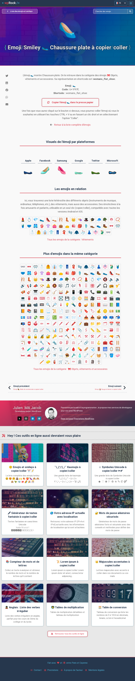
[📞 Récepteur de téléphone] (92, 292)
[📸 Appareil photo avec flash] (29, 305)
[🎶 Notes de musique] (73, 286)
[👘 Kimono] (96, 232)
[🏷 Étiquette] (92, 311)
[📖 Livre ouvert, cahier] (105, 305)
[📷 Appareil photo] (23, 305)
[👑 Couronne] (73, 219)
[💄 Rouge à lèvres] (23, 219)
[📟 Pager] (99, 292)
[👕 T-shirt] (51, 232)
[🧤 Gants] (70, 232)
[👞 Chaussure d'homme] (92, 226)
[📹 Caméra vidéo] (35, 305)
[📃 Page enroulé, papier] (48, 311)
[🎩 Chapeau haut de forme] (86, 219)
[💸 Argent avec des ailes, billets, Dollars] (35, 317)
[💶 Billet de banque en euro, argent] (23, 317)
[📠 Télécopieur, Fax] (105, 292)
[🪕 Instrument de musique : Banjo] (54, 292)
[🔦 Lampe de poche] (73, 305)
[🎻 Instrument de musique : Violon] (48, 292)
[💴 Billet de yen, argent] (111, 311)
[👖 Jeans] (58, 232)
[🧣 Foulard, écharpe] (64, 232)
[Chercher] (97, 11)
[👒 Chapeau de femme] (80, 219)
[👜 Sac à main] (61, 226)
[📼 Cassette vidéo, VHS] (42, 305)
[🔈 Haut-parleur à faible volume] (111, 279)
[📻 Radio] (111, 286)
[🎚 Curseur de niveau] (86, 286)
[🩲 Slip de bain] (29, 226)
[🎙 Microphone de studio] (80, 286)
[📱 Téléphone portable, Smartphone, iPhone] (73, 292)
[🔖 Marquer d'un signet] (86, 311)
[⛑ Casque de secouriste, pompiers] (111, 219)
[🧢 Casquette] (99, 219)
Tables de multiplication (67, 607)
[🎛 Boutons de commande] (92, 286)
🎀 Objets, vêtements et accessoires (70, 369)
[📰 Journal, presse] (67, 311)
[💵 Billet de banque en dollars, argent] (118, 311)
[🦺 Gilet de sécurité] (39, 232)
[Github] (26, 419)
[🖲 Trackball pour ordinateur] (54, 298)
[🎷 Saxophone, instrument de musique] (118, 286)
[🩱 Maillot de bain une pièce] (23, 226)
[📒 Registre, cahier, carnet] (42, 311)
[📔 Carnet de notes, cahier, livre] (92, 305)
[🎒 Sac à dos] (80, 226)
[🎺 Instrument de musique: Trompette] (42, 292)
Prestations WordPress (84, 419)
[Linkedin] (33, 419)
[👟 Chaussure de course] (99, 226)
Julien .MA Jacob (27, 408)
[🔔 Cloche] (48, 286)
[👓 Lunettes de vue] (108, 232)
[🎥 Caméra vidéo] (92, 298)
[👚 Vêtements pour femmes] (48, 226)
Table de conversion (112, 607)
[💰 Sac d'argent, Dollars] (99, 311)
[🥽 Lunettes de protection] (118, 226)
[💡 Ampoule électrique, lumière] (67, 305)
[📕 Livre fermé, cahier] (99, 305)
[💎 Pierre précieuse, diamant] (35, 219)
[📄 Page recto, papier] (61, 311)
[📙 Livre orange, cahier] (23, 311)
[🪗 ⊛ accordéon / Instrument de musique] (23, 292)
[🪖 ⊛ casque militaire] (105, 219)
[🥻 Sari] (102, 232)
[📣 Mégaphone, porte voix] (35, 286)
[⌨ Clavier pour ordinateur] (42, 298)
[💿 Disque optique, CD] (73, 298)
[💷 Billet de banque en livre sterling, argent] (29, 317)
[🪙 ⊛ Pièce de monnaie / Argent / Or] (105, 311)
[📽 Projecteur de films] (105, 298)
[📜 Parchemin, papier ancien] (54, 311)
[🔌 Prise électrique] (118, 292)
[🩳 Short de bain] (35, 226)
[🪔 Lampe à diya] (86, 305)
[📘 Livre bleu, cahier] (118, 305)
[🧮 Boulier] (86, 298)
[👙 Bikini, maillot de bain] (42, 226)
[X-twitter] (19, 419)
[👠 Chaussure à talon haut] (48, 219)
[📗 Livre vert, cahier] (111, 305)
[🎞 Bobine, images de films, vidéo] (99, 298)
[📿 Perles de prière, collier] (118, 219)
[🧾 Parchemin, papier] (48, 317)
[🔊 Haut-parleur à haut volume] (23, 286)
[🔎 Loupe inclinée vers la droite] (54, 305)
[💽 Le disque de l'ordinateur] (61, 298)
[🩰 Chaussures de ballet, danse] (61, 219)
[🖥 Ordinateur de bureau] (29, 298)
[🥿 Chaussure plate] (42, 219)
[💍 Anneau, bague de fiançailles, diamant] (29, 219)
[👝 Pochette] (67, 226)
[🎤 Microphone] (99, 286)
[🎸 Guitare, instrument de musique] (29, 292)
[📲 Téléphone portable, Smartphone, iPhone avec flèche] (80, 292)
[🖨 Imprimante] (35, 298)
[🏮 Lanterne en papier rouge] (80, 305)
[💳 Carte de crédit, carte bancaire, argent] (42, 317)
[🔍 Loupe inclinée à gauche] (48, 305)
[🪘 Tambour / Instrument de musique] (67, 292)
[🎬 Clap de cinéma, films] (111, 298)
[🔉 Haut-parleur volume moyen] (118, 279)
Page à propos (67, 419)
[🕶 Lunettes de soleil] (111, 226)
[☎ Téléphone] (86, 292)
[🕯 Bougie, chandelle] (61, 305)
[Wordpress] (39, 419)
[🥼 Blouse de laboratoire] (32, 232)
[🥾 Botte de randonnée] (105, 226)
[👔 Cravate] (45, 232)
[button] (131, 3)
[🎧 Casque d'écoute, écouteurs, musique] (105, 286)
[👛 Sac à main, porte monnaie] (54, 226)
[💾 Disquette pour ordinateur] (67, 298)
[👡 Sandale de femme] (54, 219)
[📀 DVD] (80, 298)
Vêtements (70, 239)
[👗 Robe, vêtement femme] (89, 232)
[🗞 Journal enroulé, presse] (73, 311)
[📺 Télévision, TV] (118, 298)
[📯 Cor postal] (42, 286)
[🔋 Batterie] (111, 292)
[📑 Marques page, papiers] (80, 311)
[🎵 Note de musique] (67, 286)
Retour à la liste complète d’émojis (72, 124)
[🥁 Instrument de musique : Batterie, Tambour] (61, 292)
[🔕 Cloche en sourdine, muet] (54, 286)
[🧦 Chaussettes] (83, 232)
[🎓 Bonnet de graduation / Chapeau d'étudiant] (92, 219)
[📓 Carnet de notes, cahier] (35, 311)
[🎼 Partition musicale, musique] (61, 286)
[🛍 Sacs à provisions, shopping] (73, 226)
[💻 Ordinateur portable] (23, 298)
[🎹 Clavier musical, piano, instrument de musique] (35, 292)
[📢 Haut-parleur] (29, 286)
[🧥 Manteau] (77, 232)
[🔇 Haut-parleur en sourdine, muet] (105, 279)
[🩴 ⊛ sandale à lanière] (86, 226)
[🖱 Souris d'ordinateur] (48, 298)
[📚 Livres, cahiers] (29, 311)
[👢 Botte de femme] (67, 219)
